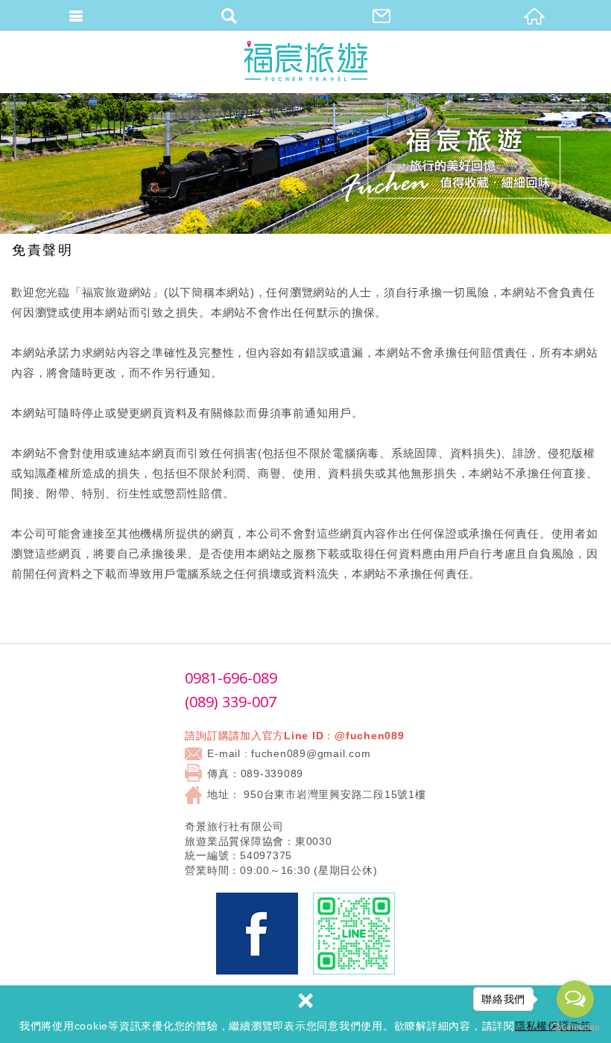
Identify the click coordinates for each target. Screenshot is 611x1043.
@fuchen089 (370, 735)
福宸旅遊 (305, 61)
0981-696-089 (231, 678)
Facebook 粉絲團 (257, 934)
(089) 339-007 (230, 702)
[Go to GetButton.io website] (575, 1028)
